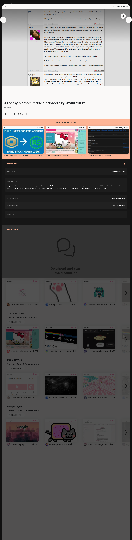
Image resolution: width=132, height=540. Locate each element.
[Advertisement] (10, 270)
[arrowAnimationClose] (3, 20)
